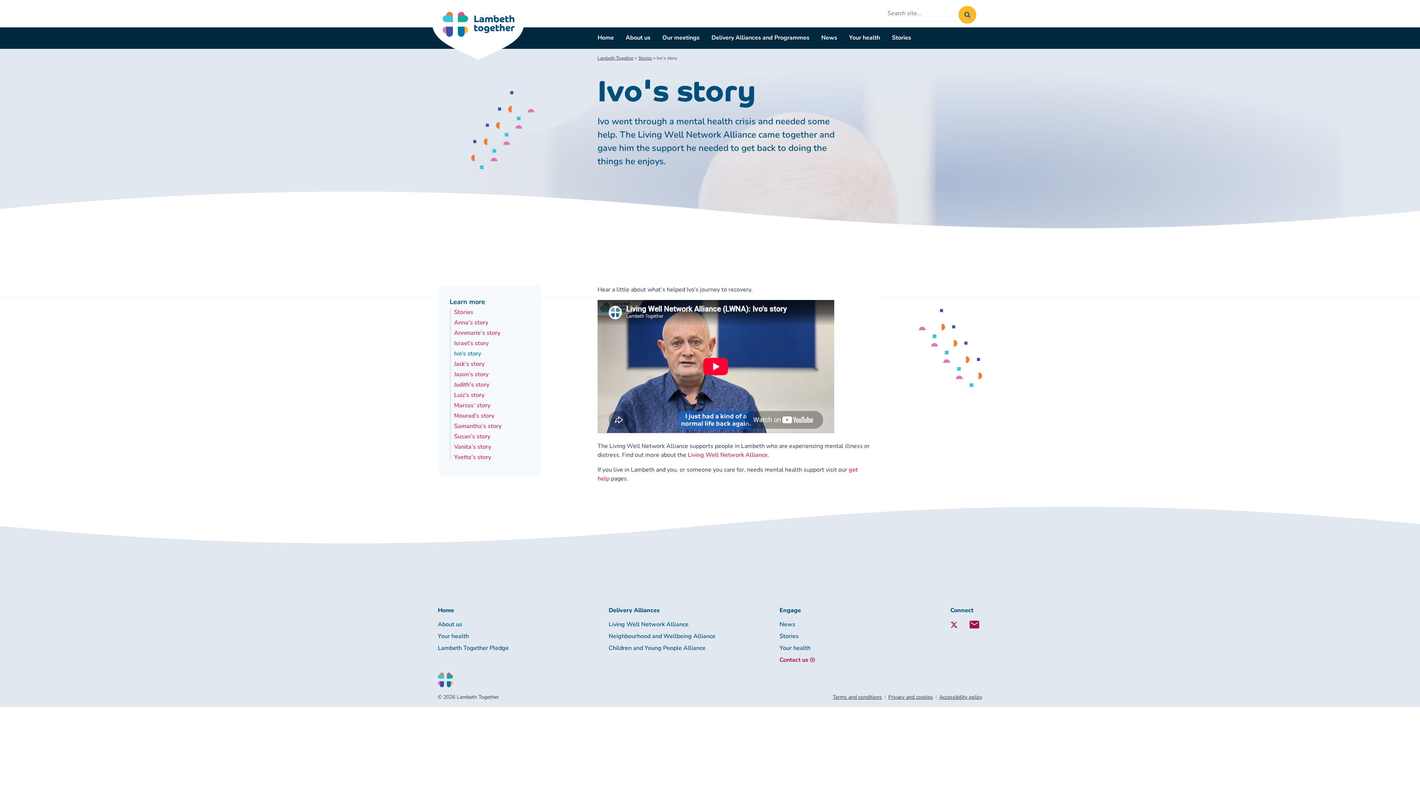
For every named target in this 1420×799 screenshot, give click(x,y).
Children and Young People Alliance (657, 648)
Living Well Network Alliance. (728, 455)
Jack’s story (469, 364)
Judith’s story (471, 385)
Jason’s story (471, 374)
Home (606, 38)
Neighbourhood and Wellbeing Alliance (662, 636)
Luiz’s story (469, 395)
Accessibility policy (960, 697)
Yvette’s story (472, 457)
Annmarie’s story (477, 333)
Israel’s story (471, 343)
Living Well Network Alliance (649, 624)
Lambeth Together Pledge (473, 648)
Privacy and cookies (910, 697)
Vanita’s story (472, 447)
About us (638, 38)
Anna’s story (471, 322)
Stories (901, 38)
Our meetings (681, 38)
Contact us (794, 660)
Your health (864, 38)
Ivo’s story (467, 354)
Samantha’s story (477, 426)
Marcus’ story (472, 405)
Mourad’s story (474, 416)
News (829, 38)
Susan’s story (472, 436)
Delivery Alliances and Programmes (760, 38)
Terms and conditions (857, 697)
